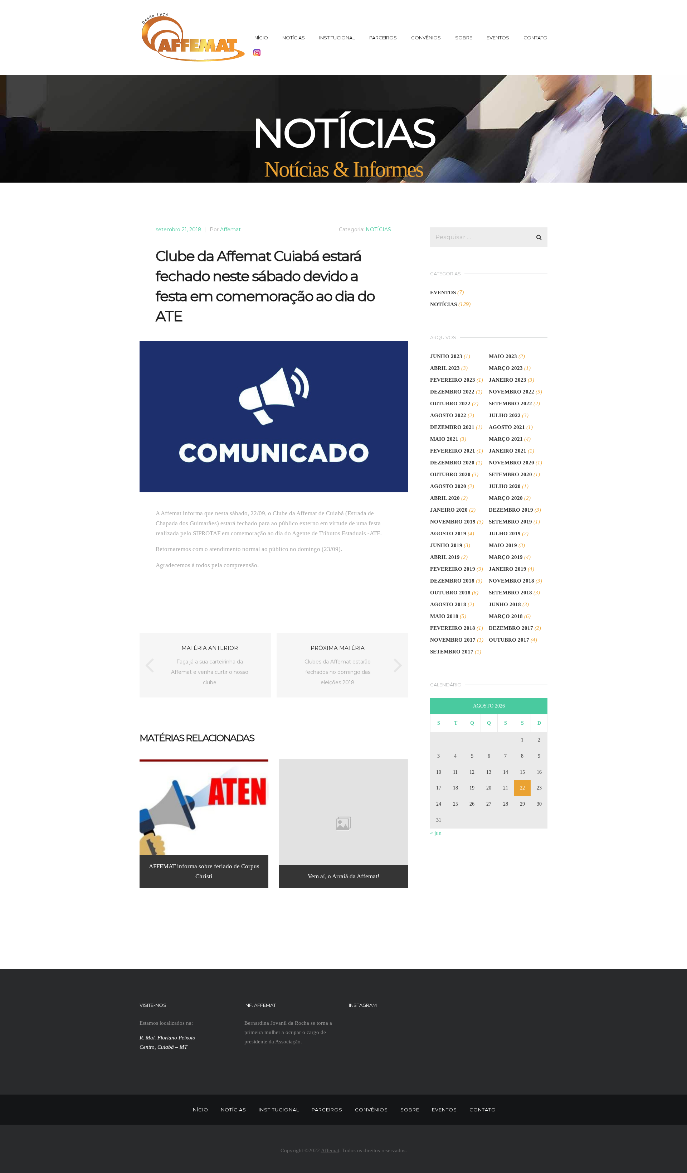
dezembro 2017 (511, 628)
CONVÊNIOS (426, 37)
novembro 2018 (511, 581)
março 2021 (506, 439)
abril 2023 (445, 368)
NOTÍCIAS (293, 37)
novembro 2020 (511, 462)
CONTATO (535, 37)
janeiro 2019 (507, 569)
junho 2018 (505, 604)
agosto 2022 (448, 415)
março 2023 (506, 368)
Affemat (230, 229)
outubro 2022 (450, 403)
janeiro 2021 (507, 451)
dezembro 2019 (511, 510)
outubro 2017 (509, 640)
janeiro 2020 (449, 510)
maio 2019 (503, 545)
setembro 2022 (510, 403)
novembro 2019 (453, 522)
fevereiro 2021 (452, 451)
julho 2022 (505, 415)
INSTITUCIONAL (337, 37)
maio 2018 (444, 616)
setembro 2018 (510, 592)
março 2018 (506, 616)
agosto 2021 (507, 427)
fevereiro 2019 (452, 569)
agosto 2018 (448, 604)
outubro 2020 (450, 474)
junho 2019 (446, 545)
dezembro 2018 (452, 581)
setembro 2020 (510, 474)
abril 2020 (445, 498)
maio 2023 (503, 356)
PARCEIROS (383, 37)
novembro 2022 (511, 392)
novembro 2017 (453, 640)
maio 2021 (444, 439)
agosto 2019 (448, 533)
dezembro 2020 (452, 462)
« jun (436, 833)
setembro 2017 (451, 652)
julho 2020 (505, 486)
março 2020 (506, 498)
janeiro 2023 (507, 380)
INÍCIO (260, 37)
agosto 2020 (448, 486)
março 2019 (506, 557)
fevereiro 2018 (452, 628)
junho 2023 (446, 356)
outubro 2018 (450, 592)
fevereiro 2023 (452, 380)
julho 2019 (505, 533)
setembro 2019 (510, 522)
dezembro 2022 (452, 392)
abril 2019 (445, 557)
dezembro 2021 (452, 427)
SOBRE (463, 37)
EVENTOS (498, 37)
